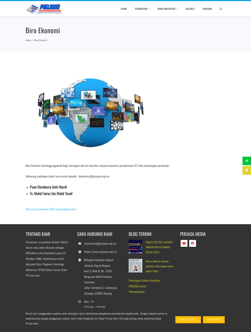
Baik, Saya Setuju (188, 319)
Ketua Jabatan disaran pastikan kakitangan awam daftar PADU (159, 266)
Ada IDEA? (190, 8)
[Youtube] (184, 243)
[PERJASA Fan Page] (192, 243)
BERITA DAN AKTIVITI (166, 8)
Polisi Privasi (213, 319)
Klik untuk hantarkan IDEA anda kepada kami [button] (51, 209)
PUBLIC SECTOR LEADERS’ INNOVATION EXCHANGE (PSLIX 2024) (159, 247)
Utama (124, 8)
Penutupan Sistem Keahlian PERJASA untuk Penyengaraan (144, 286)
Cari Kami (207, 8)
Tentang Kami (141, 8)
